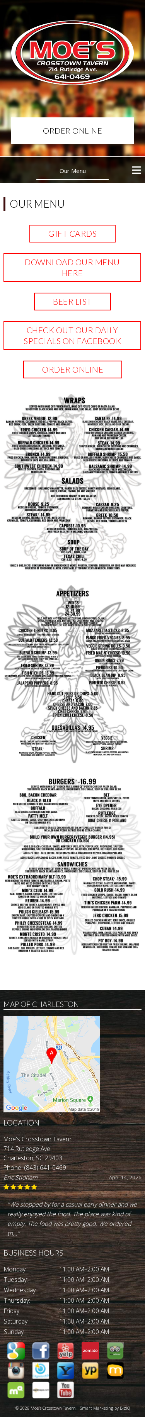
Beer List (72, 301)
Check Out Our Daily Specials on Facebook (72, 335)
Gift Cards (72, 233)
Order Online (72, 130)
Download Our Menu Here (72, 267)
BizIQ (125, 1408)
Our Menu (73, 171)
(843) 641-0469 (45, 1167)
